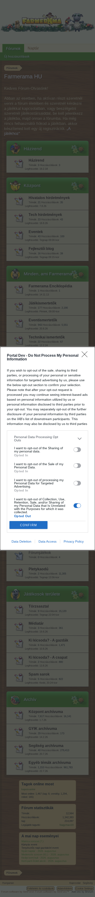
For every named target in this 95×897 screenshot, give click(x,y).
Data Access (47, 541)
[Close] (86, 355)
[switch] (77, 449)
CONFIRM (28, 525)
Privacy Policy (74, 541)
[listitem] (47, 438)
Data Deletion (21, 541)
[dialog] (47, 448)
